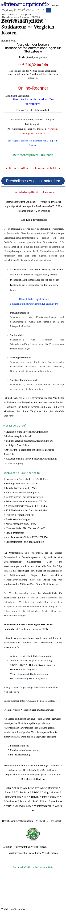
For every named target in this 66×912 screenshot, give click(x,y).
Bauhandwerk (8, 40)
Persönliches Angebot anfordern (33, 181)
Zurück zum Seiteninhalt (13, 909)
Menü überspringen (52, 4)
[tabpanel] (33, 51)
